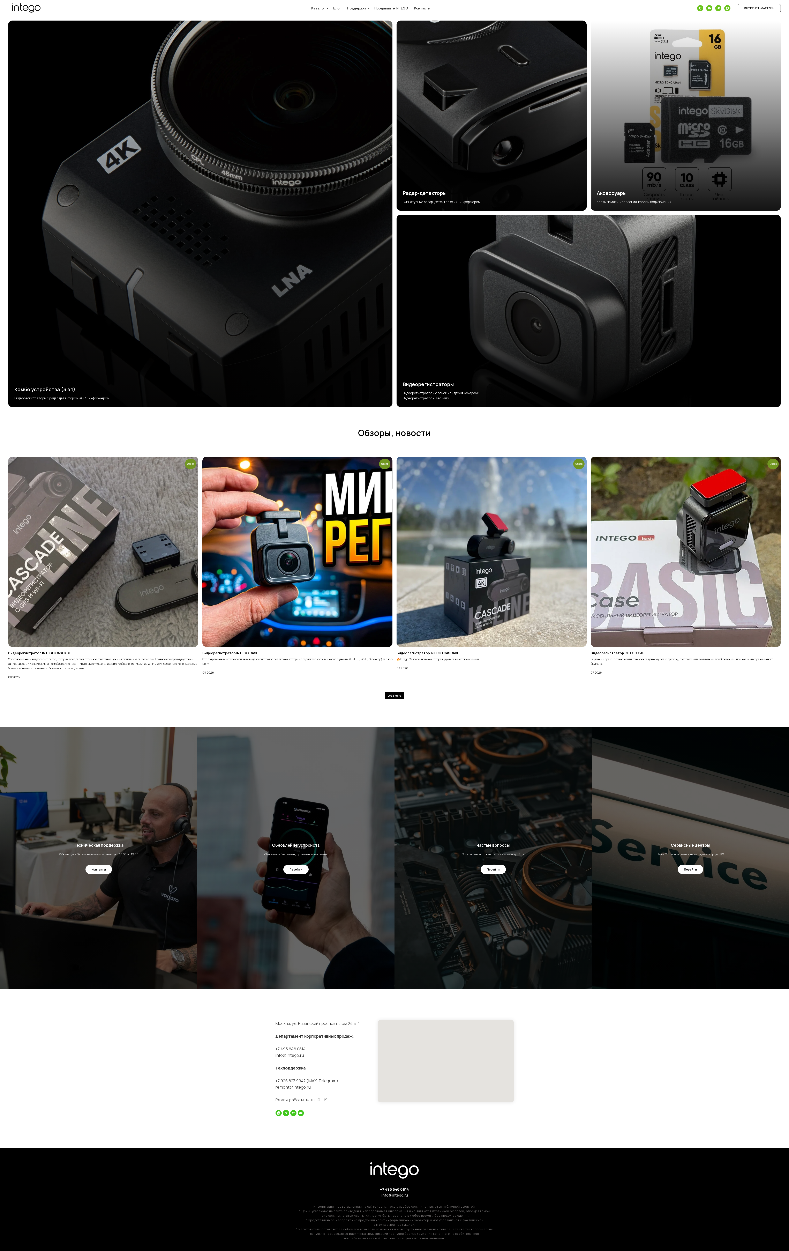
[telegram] (286, 1113)
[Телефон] (700, 8)
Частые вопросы (493, 845)
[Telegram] (718, 8)
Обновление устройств (296, 845)
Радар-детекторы (425, 193)
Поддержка (357, 8)
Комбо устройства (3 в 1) (44, 389)
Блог (337, 8)
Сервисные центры (690, 845)
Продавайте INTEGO (391, 8)
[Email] (709, 8)
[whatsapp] (279, 1113)
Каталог (318, 8)
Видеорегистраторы (428, 384)
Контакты (422, 8)
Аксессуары (612, 193)
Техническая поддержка (98, 845)
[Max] (727, 8)
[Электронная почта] (301, 1113)
